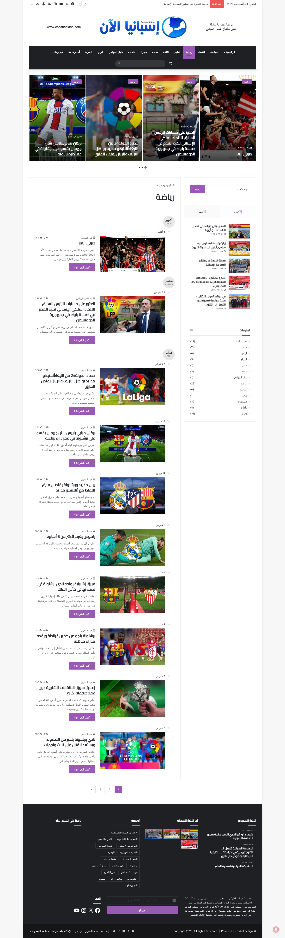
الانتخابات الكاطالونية (127, 839)
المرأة (88, 52)
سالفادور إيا (116, 878)
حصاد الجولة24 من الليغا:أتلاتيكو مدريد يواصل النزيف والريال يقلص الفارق (116, 148)
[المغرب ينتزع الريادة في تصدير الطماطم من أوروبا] (239, 231)
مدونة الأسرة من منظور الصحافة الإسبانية (186, 3)
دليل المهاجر (116, 52)
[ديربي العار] (228, 118)
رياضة (189, 52)
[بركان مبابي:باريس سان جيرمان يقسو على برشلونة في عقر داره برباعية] (57, 118)
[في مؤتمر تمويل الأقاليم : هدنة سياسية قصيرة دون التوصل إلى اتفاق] (239, 301)
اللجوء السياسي (105, 845)
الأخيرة (238, 211)
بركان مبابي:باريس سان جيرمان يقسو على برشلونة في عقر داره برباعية (58, 148)
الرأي (101, 52)
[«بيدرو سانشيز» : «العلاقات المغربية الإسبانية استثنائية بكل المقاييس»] (239, 283)
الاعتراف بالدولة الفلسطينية (124, 832)
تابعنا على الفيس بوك (68, 820)
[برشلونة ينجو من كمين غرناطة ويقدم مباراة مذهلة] (132, 646)
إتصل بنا (104, 931)
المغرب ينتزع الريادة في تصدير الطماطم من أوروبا (209, 228)
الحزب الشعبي (104, 839)
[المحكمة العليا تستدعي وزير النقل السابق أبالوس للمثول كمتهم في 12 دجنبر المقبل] (153, 855)
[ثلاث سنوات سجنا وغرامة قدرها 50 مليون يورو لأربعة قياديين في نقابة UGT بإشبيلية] (171, 855)
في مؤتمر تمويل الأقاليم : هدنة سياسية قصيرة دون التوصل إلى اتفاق (211, 300)
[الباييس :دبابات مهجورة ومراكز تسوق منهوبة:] (189, 855)
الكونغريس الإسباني (127, 845)
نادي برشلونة (131, 885)
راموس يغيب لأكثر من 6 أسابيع (71, 536)
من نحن (78, 931)
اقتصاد (201, 52)
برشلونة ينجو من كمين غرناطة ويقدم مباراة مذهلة (66, 638)
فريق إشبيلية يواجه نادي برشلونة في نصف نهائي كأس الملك (66, 586)
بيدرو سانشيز (117, 865)
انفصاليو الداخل (109, 859)
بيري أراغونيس (99, 865)
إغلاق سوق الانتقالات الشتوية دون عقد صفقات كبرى (67, 690)
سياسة (214, 52)
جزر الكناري (109, 872)
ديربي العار (244, 153)
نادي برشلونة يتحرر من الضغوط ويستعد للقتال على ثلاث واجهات (69, 742)
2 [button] (142, 167)
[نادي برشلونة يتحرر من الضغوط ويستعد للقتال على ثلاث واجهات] (132, 750)
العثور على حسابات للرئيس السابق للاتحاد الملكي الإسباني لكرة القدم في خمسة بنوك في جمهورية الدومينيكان (174, 143)
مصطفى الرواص (84, 298)
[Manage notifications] (276, 929)
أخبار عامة (74, 52)
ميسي (102, 878)
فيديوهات (58, 52)
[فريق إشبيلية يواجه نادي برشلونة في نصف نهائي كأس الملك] (132, 594)
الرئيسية (230, 52)
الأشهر (202, 211)
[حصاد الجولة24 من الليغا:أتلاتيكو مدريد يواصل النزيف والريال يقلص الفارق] (114, 118)
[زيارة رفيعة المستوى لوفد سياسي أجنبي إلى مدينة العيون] (239, 248)
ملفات (131, 52)
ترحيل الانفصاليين (129, 872)
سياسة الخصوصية (39, 931)
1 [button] (145, 167)
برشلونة (133, 865)
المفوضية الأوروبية (128, 852)
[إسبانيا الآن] (142, 27)
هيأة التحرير (86, 237)
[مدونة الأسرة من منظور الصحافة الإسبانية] (239, 266)
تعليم (177, 52)
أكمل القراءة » (82, 267)
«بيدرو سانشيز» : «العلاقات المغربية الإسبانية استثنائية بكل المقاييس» (208, 281)
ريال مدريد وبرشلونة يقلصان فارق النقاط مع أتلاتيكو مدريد (68, 487)
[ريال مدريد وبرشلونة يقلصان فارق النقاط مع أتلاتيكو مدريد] (132, 495)
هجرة (144, 52)
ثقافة (166, 52)
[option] (228, 118)
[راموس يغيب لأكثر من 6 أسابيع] (132, 547)
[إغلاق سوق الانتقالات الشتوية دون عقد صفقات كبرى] (132, 698)
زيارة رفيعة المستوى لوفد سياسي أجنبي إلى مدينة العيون (209, 245)
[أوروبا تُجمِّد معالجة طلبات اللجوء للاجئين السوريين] (153, 845)
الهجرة (111, 852)
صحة (155, 52)
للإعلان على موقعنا (62, 931)
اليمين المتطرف (129, 859)
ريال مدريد (132, 878)
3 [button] (139, 167)
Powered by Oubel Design (237, 931)
